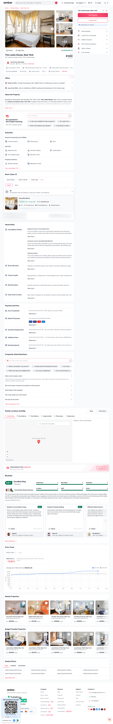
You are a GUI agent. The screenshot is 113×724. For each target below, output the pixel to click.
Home (6, 8)
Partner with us (45, 708)
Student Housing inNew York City (13, 670)
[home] (8, 3)
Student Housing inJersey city (38, 670)
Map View (21, 50)
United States (14, 8)
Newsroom (61, 698)
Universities (44, 711)
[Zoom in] (7, 451)
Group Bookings (45, 701)
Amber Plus (61, 701)
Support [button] (81, 3)
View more (32, 313)
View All (64, 71)
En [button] (91, 3)
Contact (78, 695)
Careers (43, 715)
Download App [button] (69, 3)
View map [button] (31, 63)
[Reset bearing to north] (7, 457)
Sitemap (78, 705)
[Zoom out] (7, 454)
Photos (10, 50)
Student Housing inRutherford (64, 673)
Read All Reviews (10, 541)
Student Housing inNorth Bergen (13, 673)
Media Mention (62, 705)
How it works (44, 695)
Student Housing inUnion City (90, 670)
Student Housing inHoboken (64, 670)
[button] (20, 698)
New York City (25, 8)
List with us (44, 705)
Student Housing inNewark (38, 673)
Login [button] (99, 3)
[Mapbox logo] (9, 460)
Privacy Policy (80, 701)
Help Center (79, 692)
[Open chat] (110, 721)
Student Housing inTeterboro (90, 673)
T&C (77, 698)
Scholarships (61, 711)
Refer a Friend (45, 698)
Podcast (60, 695)
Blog (59, 692)
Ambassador (61, 708)
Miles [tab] (91, 411)
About (42, 692)
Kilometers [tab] (102, 411)
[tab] (9, 416)
